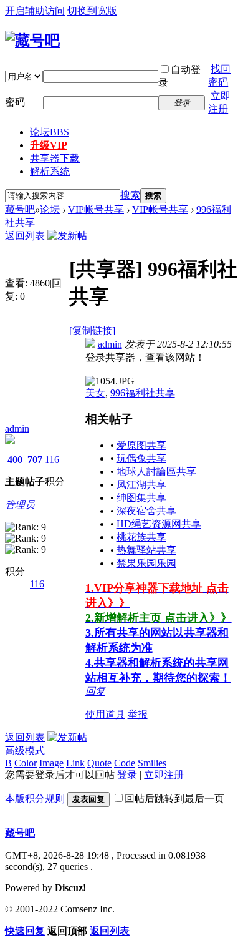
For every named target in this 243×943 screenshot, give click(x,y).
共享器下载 (55, 158)
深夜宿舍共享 (146, 511)
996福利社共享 (142, 393)
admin (17, 428)
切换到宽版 (92, 11)
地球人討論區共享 (156, 471)
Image (51, 763)
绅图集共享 (141, 497)
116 (52, 459)
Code (124, 763)
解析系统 (50, 171)
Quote (99, 763)
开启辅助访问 (35, 11)
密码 (15, 102)
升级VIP (48, 145)
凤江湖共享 (141, 484)
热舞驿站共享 (146, 550)
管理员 (20, 504)
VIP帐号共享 (96, 209)
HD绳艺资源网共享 (159, 524)
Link (75, 763)
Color (25, 763)
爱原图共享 (141, 445)
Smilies (152, 763)
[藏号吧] (32, 40)
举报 (138, 714)
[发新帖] (67, 235)
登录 (127, 775)
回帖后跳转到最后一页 (174, 798)
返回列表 (25, 235)
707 (34, 459)
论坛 (49, 132)
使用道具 (105, 714)
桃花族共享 (141, 537)
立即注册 (164, 775)
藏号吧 (20, 209)
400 (14, 459)
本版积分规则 (35, 798)
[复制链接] (92, 330)
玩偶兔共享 (141, 458)
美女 (95, 393)
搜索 (130, 195)
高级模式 (25, 750)
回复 (95, 691)
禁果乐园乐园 (146, 563)
